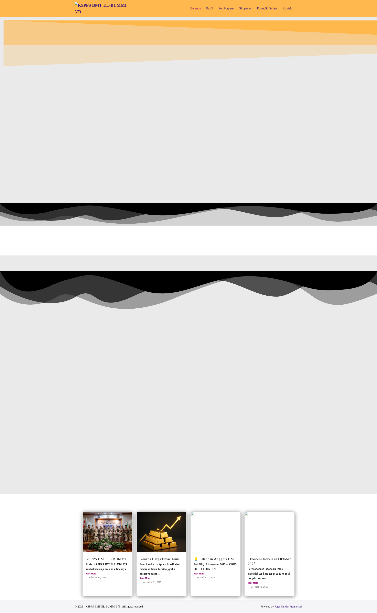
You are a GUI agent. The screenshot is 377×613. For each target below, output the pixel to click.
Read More (91, 573)
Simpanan (245, 8)
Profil (209, 8)
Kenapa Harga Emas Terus (159, 559)
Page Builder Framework (288, 606)
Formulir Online (267, 8)
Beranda (195, 8)
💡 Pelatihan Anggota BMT (215, 559)
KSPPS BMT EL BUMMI (106, 559)
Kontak (287, 8)
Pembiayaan (226, 8)
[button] (298, 8)
